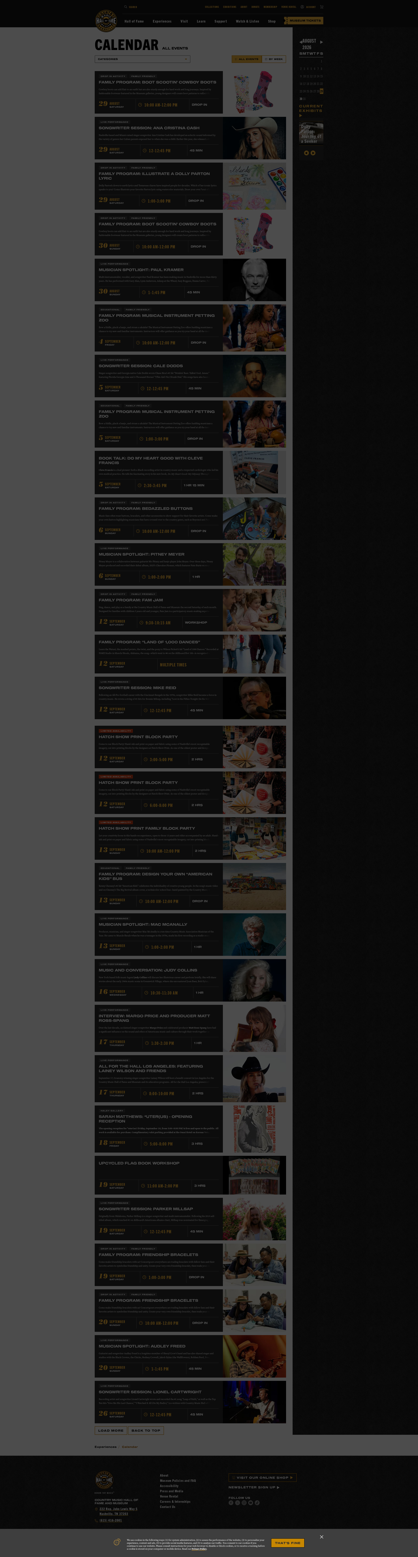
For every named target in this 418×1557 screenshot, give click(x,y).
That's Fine (288, 1543)
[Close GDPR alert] (321, 1537)
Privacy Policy (199, 1548)
